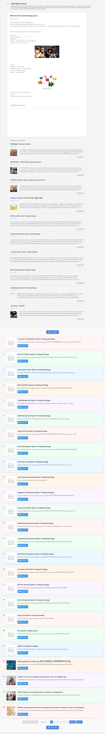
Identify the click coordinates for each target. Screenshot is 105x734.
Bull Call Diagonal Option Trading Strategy (34, 446)
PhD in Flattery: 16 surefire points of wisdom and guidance (40, 692)
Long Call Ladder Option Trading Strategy (34, 508)
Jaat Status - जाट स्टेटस (17, 306)
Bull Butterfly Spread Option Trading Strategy (35, 523)
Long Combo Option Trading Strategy (32, 431)
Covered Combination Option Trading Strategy (25, 234)
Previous (34, 722)
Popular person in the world (18, 105)
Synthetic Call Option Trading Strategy (33, 462)
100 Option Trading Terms (28, 631)
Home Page (53, 332)
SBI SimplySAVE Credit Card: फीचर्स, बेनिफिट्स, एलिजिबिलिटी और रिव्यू (44, 661)
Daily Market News (19, 4)
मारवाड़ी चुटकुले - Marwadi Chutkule (20, 144)
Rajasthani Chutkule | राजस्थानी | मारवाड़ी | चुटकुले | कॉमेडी (26, 198)
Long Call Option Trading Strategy (31, 615)
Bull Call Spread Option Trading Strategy (34, 600)
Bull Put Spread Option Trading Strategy (33, 585)
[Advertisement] (93, 35)
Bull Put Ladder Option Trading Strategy (23, 216)
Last (78, 722)
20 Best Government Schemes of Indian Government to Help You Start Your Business (51, 707)
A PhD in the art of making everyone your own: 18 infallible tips (42, 677)
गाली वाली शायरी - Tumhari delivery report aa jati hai (25, 162)
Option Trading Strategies (28, 646)
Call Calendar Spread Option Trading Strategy (36, 477)
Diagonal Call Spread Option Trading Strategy (36, 492)
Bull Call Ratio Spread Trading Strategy (22, 270)
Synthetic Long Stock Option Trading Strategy (36, 554)
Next (71, 722)
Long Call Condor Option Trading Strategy (23, 252)
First (26, 722)
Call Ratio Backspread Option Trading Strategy (36, 539)
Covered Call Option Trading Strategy (33, 569)
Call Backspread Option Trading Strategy (23, 288)
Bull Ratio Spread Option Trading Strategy (34, 416)
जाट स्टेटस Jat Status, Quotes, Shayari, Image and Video (27, 180)
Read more (80, 157)
